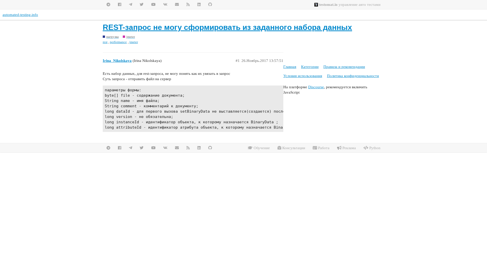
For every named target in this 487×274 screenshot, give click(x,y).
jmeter (133, 42)
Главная (289, 67)
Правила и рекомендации (344, 67)
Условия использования (302, 76)
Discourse (316, 87)
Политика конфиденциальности (353, 76)
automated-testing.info (20, 15)
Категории (310, 67)
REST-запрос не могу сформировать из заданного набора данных (227, 27)
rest (105, 42)
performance (118, 42)
